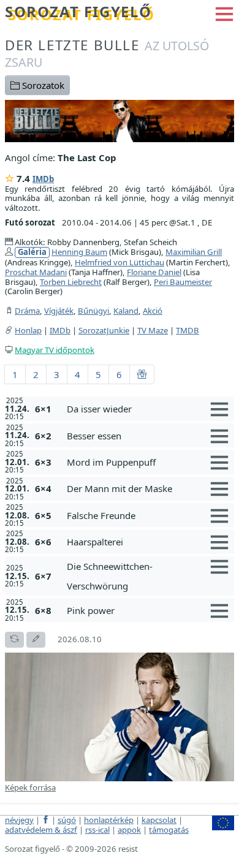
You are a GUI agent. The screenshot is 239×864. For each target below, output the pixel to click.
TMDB (187, 330)
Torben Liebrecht (71, 281)
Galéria (32, 252)
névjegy (19, 819)
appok (129, 829)
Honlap (28, 330)
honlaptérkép (109, 819)
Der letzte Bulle (107, 53)
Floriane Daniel (154, 272)
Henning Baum (79, 251)
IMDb (43, 178)
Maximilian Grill (193, 251)
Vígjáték (59, 310)
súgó (67, 819)
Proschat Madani (36, 272)
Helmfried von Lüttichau (119, 262)
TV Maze (152, 330)
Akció (152, 310)
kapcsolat (159, 819)
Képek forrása (30, 787)
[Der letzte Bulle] (119, 119)
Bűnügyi (93, 310)
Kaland (125, 310)
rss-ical (97, 829)
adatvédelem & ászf (41, 829)
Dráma (27, 310)
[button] (224, 13)
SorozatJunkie (103, 330)
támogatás (169, 829)
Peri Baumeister (183, 281)
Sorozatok (42, 85)
